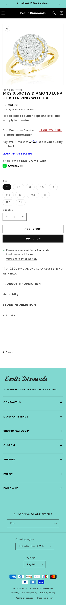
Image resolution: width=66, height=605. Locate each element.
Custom (33, 445)
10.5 (34, 195)
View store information (21, 259)
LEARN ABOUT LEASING (17, 153)
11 (47, 195)
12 (22, 203)
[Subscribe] (55, 523)
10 (22, 195)
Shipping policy (45, 598)
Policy (33, 474)
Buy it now (33, 238)
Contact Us (33, 402)
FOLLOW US (33, 488)
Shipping (7, 109)
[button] (54, 13)
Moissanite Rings (33, 416)
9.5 (10, 195)
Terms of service (25, 598)
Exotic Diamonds (31, 588)
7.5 (20, 187)
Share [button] (10, 352)
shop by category (33, 431)
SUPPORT (33, 459)
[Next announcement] (59, 3)
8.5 (43, 187)
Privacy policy (47, 592)
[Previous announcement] (6, 3)
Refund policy (29, 592)
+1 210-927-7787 (50, 130)
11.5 (10, 203)
